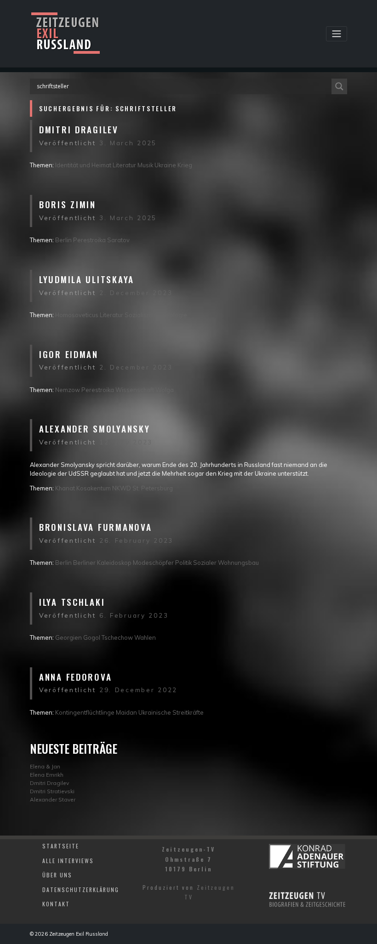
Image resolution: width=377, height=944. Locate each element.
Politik (183, 562)
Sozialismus (141, 314)
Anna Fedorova (75, 676)
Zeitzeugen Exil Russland (78, 934)
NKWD (121, 488)
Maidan (126, 712)
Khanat (65, 488)
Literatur (124, 165)
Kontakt (56, 904)
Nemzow (67, 389)
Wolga (164, 389)
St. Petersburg (152, 488)
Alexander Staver (52, 799)
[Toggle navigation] (336, 33)
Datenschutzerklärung (80, 889)
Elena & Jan (45, 766)
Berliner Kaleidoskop (102, 562)
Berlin (63, 240)
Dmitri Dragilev (79, 129)
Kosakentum (93, 488)
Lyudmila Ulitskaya (86, 279)
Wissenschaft (134, 389)
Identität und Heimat (83, 165)
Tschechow (117, 637)
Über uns (57, 875)
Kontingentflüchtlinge (84, 712)
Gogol (91, 637)
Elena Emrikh (46, 774)
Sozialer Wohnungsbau (226, 562)
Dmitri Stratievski (52, 791)
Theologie (173, 314)
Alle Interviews (68, 860)
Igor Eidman (68, 354)
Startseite (60, 846)
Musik (145, 165)
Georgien (68, 637)
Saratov (118, 240)
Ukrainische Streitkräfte (171, 712)
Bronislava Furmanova (95, 527)
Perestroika (89, 240)
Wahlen (145, 637)
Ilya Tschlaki (72, 601)
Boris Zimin (67, 204)
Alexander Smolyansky (94, 428)
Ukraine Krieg (173, 165)
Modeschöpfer (153, 562)
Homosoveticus (76, 314)
